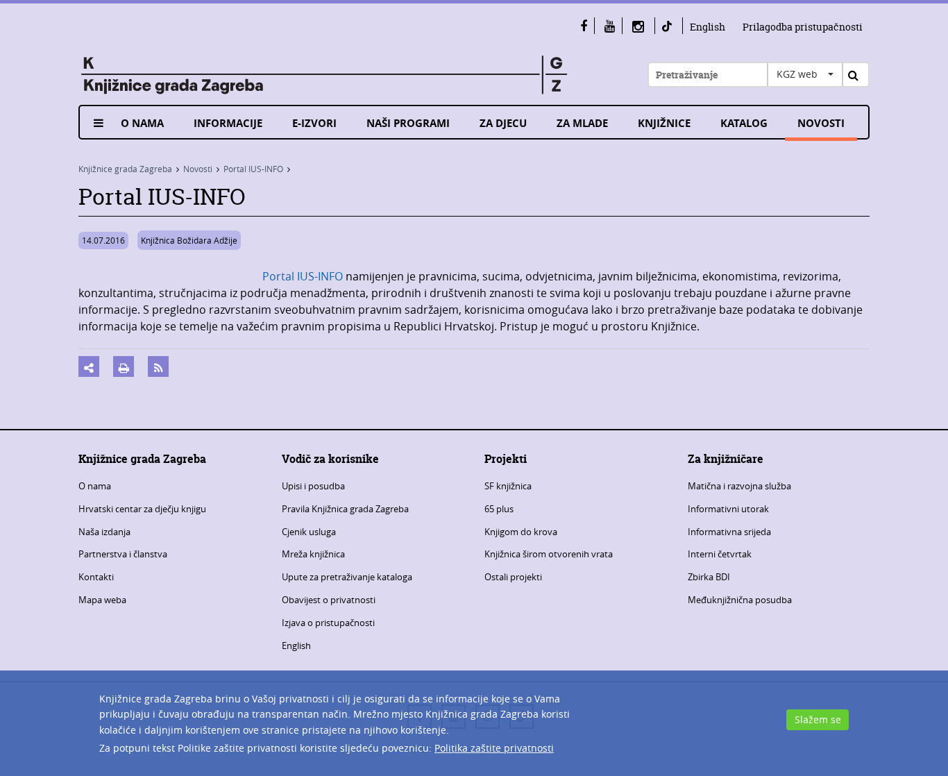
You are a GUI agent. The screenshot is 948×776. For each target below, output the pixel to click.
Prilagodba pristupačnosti (803, 26)
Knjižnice (664, 123)
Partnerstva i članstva (122, 554)
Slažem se (818, 719)
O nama (142, 123)
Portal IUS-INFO (253, 168)
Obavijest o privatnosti (328, 599)
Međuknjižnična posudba (740, 599)
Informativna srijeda (729, 531)
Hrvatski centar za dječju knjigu (142, 509)
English (707, 26)
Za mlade (582, 123)
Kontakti (96, 577)
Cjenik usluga (309, 531)
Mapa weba (102, 599)
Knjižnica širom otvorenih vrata (548, 554)
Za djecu (503, 123)
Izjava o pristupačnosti (328, 622)
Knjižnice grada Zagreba (125, 168)
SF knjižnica (508, 486)
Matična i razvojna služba (739, 486)
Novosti (821, 123)
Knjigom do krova (520, 531)
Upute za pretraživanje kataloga (347, 577)
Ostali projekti (513, 577)
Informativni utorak (728, 509)
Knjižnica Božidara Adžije (189, 240)
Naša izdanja (104, 531)
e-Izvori (314, 123)
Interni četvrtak (720, 554)
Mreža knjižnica (313, 554)
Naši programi (408, 123)
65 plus (499, 509)
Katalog (744, 123)
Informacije (228, 123)
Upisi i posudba (313, 486)
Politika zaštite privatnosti (494, 747)
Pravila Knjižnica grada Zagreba (345, 509)
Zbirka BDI (709, 577)
